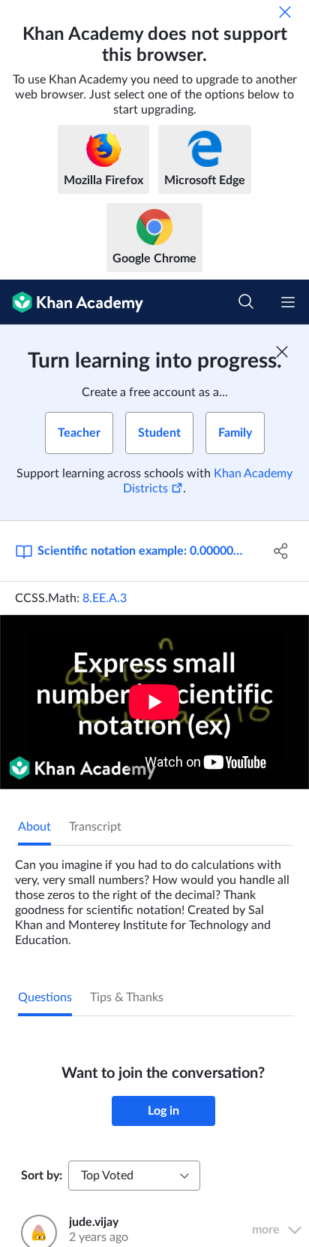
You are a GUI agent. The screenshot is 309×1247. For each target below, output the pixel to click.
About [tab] (34, 827)
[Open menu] (288, 302)
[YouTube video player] (154, 702)
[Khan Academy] (71, 302)
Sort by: (41, 1176)
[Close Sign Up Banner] (282, 352)
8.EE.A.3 (104, 598)
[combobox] (134, 1176)
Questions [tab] (45, 997)
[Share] (281, 551)
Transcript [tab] (95, 827)
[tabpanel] (154, 897)
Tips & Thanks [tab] (127, 997)
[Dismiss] (285, 12)
